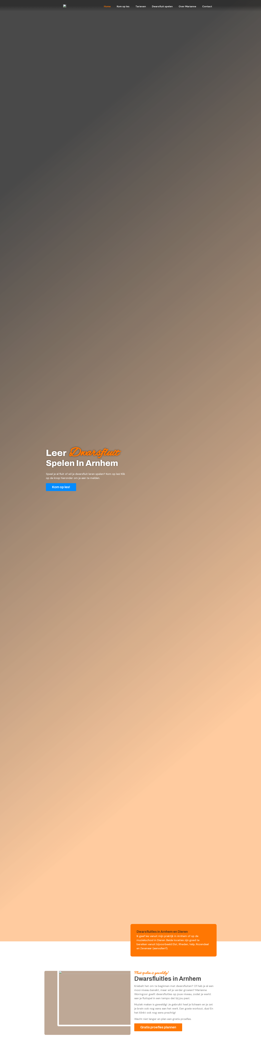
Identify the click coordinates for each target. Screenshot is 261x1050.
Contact (207, 6)
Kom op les (123, 6)
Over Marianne (187, 6)
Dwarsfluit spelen (162, 6)
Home (107, 6)
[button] (61, 487)
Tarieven (140, 6)
